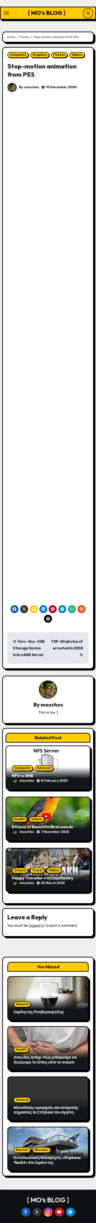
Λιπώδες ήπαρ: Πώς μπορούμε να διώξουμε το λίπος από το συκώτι (45, 1060)
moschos (31, 87)
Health (19, 819)
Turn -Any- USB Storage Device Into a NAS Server (29, 648)
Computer (18, 55)
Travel (37, 870)
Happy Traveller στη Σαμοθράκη (42, 877)
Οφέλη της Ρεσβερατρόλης (39, 1011)
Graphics (40, 55)
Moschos (42, 1150)
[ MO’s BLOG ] (46, 12)
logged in (36, 925)
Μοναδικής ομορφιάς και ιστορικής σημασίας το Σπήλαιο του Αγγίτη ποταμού (46, 1112)
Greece (20, 870)
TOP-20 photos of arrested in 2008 (67, 644)
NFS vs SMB (22, 775)
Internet (44, 768)
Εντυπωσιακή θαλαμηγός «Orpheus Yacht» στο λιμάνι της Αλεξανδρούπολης (47, 1162)
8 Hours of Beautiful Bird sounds (42, 826)
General (22, 1004)
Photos (59, 55)
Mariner (22, 1150)
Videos (76, 55)
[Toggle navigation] (6, 13)
